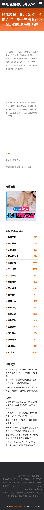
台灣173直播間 (11, 496)
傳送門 (8, 153)
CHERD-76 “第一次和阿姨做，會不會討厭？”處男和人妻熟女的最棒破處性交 (22, 390)
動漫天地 (23, 301)
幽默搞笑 (23, 282)
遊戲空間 (23, 307)
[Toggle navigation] (40, 3)
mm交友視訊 (10, 493)
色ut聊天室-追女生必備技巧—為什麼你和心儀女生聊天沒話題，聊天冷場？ (21, 405)
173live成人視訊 (27, 489)
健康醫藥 (23, 339)
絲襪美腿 (23, 237)
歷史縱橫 (23, 288)
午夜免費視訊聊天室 (17, 506)
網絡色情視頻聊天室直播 (28, 496)
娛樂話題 (23, 314)
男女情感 (23, 269)
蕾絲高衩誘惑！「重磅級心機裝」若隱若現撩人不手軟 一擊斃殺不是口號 (21, 372)
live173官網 (21, 483)
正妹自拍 (23, 250)
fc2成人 (9, 398)
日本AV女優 (23, 256)
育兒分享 (23, 327)
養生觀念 (23, 333)
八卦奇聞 (23, 275)
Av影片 (23, 352)
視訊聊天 (23, 346)
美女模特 (23, 243)
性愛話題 (23, 263)
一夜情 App (20, 476)
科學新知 (23, 295)
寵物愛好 (23, 320)
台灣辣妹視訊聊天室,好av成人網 (29, 493)
